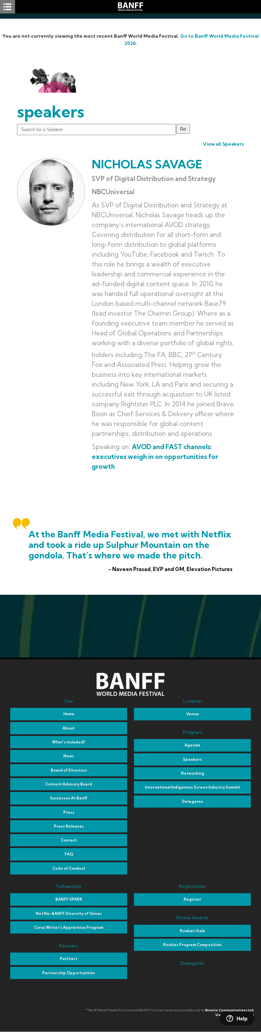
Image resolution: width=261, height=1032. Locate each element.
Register (192, 899)
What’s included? (68, 742)
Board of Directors (69, 770)
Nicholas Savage (147, 164)
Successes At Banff (68, 798)
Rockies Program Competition (192, 944)
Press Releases (69, 826)
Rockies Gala (192, 930)
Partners (68, 958)
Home (68, 714)
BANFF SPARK (68, 899)
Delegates (192, 801)
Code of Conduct (68, 868)
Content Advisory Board (68, 784)
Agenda (192, 745)
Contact (69, 840)
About (69, 728)
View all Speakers (223, 144)
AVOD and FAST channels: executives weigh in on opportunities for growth (155, 457)
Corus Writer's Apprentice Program (68, 927)
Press (68, 812)
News (68, 756)
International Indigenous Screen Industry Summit (192, 787)
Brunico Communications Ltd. (229, 1010)
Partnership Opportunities (68, 973)
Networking (192, 773)
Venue (192, 714)
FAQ (69, 854)
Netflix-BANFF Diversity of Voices (69, 913)
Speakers (192, 759)
